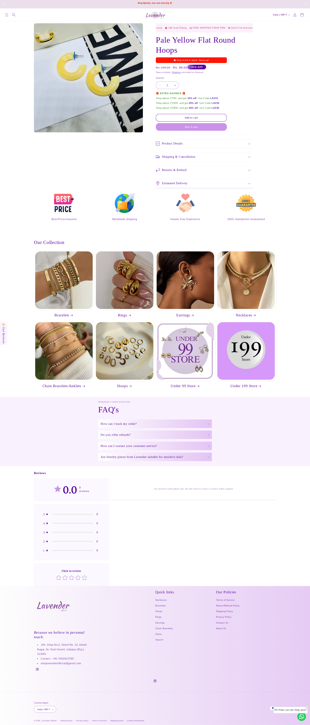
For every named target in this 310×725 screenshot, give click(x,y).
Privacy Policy (223, 617)
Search (159, 640)
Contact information (135, 721)
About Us (221, 628)
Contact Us (222, 622)
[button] (6, 14)
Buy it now (191, 127)
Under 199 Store (243, 386)
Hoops (122, 386)
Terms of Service (225, 600)
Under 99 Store (183, 386)
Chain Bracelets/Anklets (61, 386)
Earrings (183, 315)
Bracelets (61, 315)
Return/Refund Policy (228, 605)
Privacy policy (82, 721)
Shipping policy (117, 721)
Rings (122, 315)
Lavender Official (49, 721)
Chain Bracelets (164, 628)
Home (158, 634)
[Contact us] (301, 716)
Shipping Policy (224, 611)
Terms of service (99, 721)
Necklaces (244, 315)
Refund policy (67, 721)
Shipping (176, 72)
